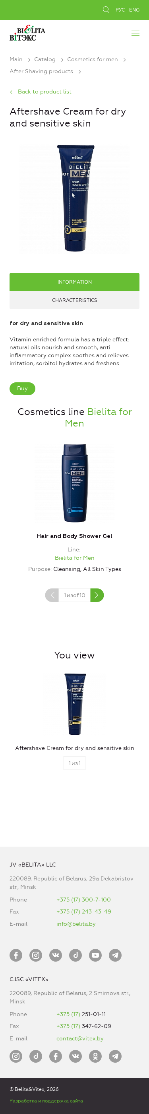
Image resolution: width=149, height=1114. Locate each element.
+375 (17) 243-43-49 (83, 911)
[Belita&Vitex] (27, 31)
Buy (22, 388)
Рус (120, 10)
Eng (134, 10)
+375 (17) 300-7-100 (83, 899)
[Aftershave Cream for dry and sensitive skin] (74, 197)
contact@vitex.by (80, 1038)
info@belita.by (76, 924)
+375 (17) (69, 1014)
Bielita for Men (75, 558)
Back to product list (45, 91)
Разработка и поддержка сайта (46, 1101)
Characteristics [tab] (74, 300)
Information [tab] (75, 282)
